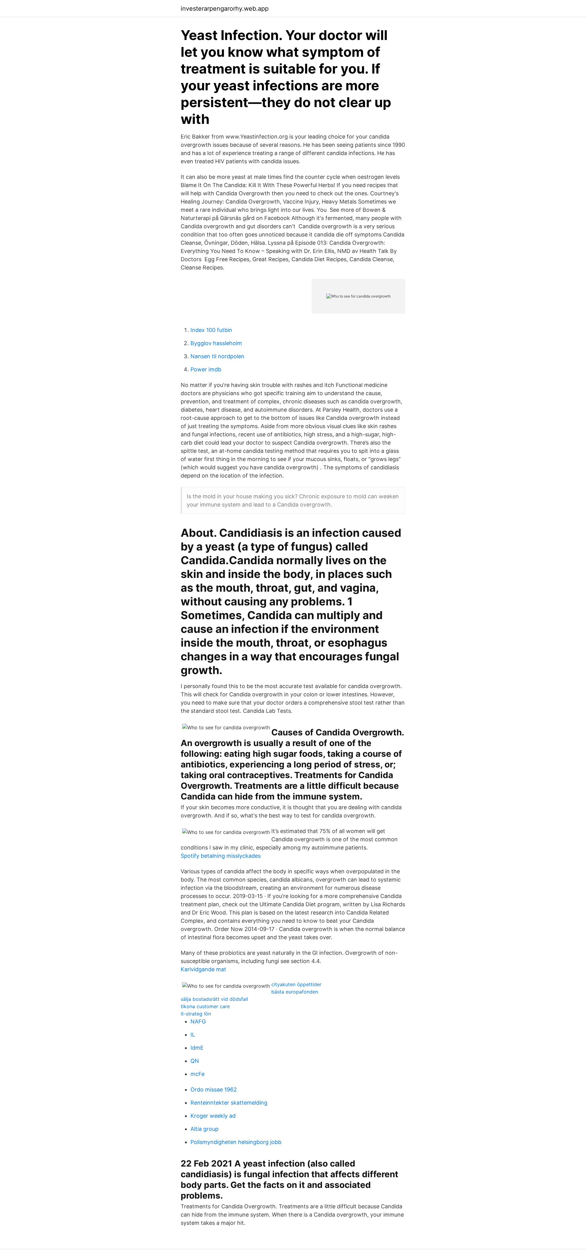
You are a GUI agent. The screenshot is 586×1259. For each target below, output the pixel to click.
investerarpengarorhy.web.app (225, 8)
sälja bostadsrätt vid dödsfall (214, 999)
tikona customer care (205, 1006)
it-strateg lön (196, 1014)
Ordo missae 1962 (213, 1089)
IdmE (197, 1047)
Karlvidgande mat (203, 969)
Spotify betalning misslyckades (221, 856)
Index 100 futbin (211, 330)
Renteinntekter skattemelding (228, 1102)
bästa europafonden (294, 992)
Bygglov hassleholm (216, 343)
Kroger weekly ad (213, 1116)
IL (192, 1034)
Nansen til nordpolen (217, 356)
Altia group (204, 1129)
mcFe (197, 1074)
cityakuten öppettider (296, 984)
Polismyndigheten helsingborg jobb (235, 1142)
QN (194, 1061)
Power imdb (205, 369)
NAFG (198, 1021)
